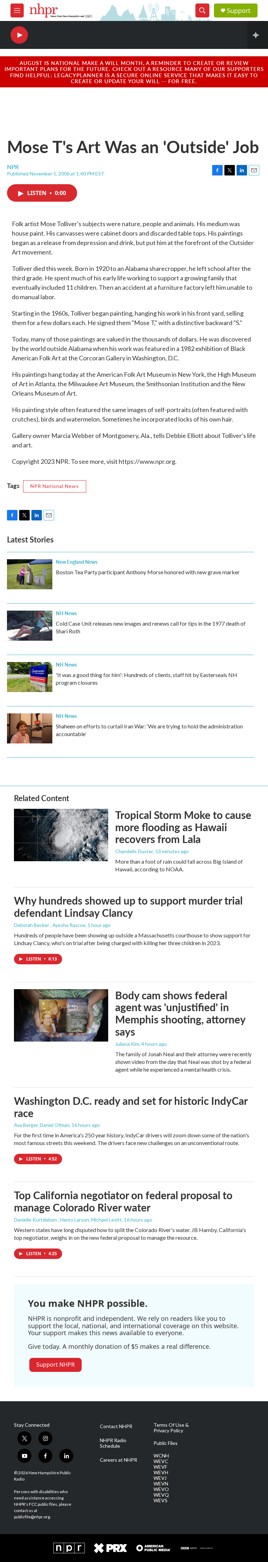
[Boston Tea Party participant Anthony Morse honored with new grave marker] (29, 574)
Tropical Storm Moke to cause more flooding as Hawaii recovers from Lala (183, 827)
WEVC (161, 1461)
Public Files (166, 1443)
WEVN (161, 1484)
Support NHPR (55, 1364)
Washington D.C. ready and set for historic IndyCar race (130, 1106)
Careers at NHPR (118, 1460)
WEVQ (161, 1495)
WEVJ (160, 1478)
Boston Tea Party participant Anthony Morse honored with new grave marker (148, 572)
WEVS (161, 1500)
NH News (66, 613)
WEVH (161, 1472)
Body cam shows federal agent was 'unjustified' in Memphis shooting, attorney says (180, 1013)
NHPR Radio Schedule (113, 1443)
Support (239, 10)
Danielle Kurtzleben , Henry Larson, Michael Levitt (68, 1220)
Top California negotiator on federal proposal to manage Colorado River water (123, 1201)
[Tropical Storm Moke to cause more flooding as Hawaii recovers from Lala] (61, 835)
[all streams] (257, 35)
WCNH (161, 1456)
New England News (76, 561)
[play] (19, 35)
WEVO (161, 1489)
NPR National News (54, 486)
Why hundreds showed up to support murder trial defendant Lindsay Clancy (128, 906)
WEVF (160, 1467)
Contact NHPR (116, 1426)
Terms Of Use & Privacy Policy (171, 1427)
